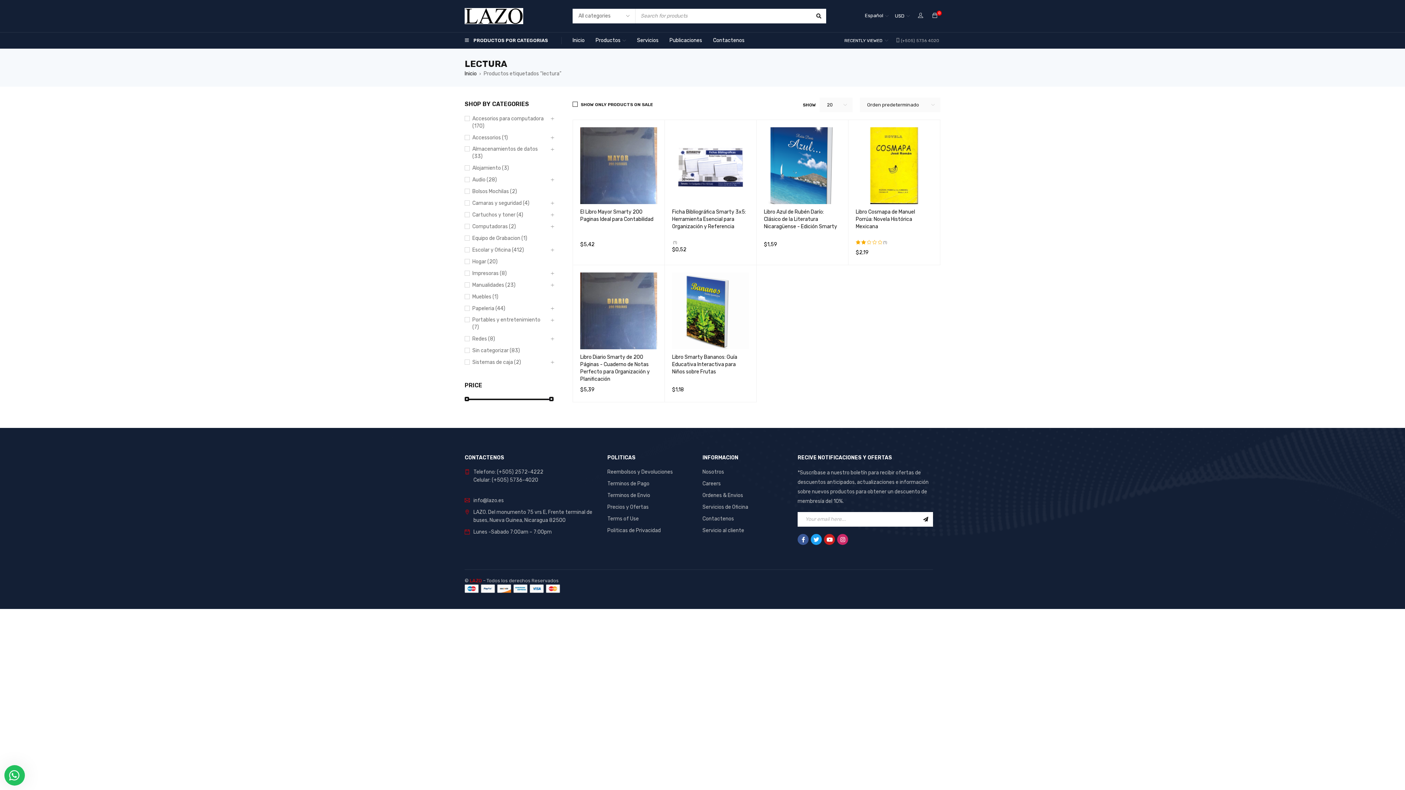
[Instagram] (842, 539)
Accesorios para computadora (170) (508, 122)
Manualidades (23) (494, 285)
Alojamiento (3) (490, 168)
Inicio (471, 74)
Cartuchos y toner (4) (497, 215)
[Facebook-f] (803, 539)
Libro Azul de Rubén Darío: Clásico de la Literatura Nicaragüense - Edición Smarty (800, 219)
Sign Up (925, 519)
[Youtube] (829, 539)
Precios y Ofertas (628, 507)
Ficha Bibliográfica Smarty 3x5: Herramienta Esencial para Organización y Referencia (709, 219)
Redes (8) (483, 339)
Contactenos (718, 519)
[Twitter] (816, 539)
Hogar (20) (485, 262)
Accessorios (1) (490, 138)
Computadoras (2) (494, 226)
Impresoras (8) (489, 273)
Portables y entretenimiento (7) (506, 323)
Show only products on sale (617, 104)
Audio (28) (484, 180)
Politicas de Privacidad (634, 530)
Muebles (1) (485, 297)
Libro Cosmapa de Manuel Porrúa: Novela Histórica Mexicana (885, 219)
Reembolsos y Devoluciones (640, 472)
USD (899, 16)
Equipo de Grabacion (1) (499, 238)
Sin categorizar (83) (496, 350)
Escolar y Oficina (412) (498, 250)
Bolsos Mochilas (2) (494, 191)
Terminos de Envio (628, 495)
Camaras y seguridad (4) (500, 203)
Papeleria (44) (488, 308)
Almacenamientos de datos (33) (505, 152)
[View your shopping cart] (934, 16)
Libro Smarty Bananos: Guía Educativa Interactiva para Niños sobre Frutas (704, 364)
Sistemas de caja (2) (496, 362)
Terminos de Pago (628, 484)
